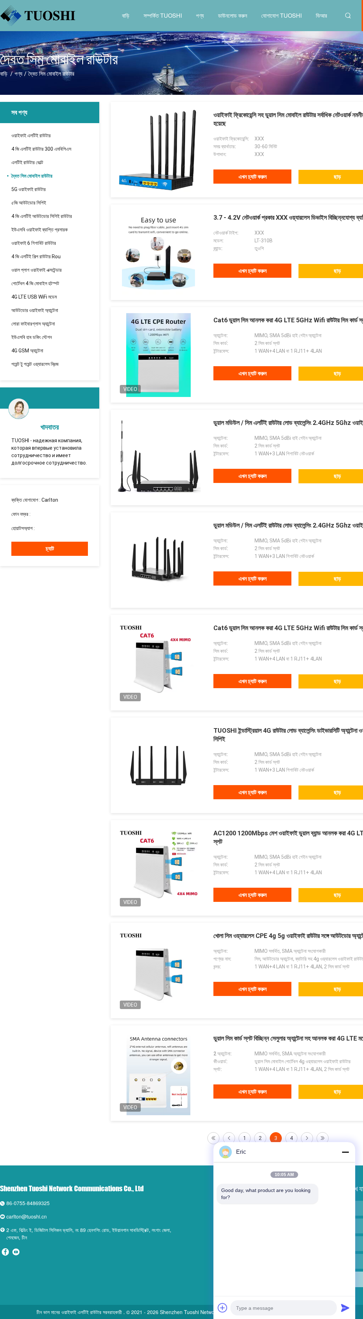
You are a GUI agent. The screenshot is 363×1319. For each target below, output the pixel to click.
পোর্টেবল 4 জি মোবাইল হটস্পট (35, 283)
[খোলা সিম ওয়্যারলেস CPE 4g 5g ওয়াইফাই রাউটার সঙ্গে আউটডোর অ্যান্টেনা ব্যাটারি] (158, 970)
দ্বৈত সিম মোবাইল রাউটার (31, 176)
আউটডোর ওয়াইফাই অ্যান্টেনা (34, 310)
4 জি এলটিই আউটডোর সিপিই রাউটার (41, 216)
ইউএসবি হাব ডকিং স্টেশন (31, 337)
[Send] (345, 1307)
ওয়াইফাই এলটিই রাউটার (31, 135)
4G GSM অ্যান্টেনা (27, 350)
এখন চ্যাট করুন (253, 176)
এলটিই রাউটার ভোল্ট (27, 162)
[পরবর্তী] (307, 1138)
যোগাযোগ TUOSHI (281, 15)
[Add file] (223, 1307)
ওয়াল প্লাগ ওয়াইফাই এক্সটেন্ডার (36, 270)
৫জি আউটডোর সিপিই (28, 203)
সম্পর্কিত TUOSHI (163, 15)
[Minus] (345, 1152)
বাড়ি (125, 15)
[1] (213, 1138)
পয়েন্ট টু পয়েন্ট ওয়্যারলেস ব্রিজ (34, 364)
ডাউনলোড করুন (232, 15)
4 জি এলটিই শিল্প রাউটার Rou (36, 256)
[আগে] (229, 1138)
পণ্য (200, 15)
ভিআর (321, 15)
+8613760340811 (56, 528)
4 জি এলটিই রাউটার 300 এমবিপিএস (41, 149)
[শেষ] (323, 1138)
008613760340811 (53, 514)
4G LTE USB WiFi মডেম (34, 297)
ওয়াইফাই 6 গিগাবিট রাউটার (33, 243)
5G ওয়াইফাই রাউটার (28, 189)
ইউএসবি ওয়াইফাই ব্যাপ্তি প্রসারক (39, 229)
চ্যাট (50, 548)
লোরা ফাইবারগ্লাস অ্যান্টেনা (33, 324)
